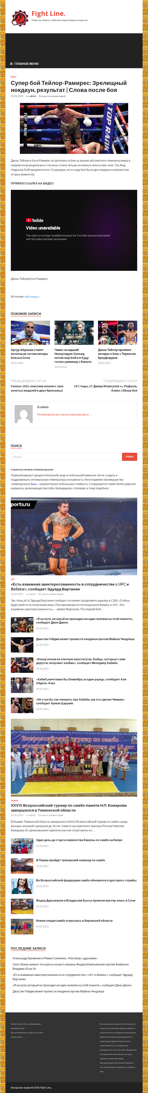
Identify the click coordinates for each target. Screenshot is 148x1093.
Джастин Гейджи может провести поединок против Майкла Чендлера (85, 639)
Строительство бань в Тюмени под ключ (32, 469)
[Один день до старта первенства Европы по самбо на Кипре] (22, 852)
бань (34, 483)
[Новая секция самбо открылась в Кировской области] (22, 933)
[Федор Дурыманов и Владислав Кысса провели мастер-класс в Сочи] (22, 913)
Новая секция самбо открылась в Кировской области (74, 920)
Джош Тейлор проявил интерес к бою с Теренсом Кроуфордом (117, 354)
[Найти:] (74, 457)
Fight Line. (49, 13)
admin (32, 96)
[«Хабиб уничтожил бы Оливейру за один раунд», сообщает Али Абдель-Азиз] (22, 692)
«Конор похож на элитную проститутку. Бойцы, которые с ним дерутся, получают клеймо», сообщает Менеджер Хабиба (80, 661)
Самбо (14, 801)
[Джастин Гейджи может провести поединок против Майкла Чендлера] (22, 651)
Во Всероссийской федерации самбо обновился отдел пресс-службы (86, 880)
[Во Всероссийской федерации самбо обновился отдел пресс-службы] (22, 893)
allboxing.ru (32, 296)
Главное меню (26, 63)
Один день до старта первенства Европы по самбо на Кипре (79, 840)
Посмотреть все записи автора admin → (64, 414)
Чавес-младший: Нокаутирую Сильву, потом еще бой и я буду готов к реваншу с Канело (73, 355)
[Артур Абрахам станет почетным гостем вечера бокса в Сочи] (30, 345)
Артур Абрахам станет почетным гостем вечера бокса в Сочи (29, 354)
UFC (13, 579)
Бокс (13, 77)
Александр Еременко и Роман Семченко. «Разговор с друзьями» (55, 958)
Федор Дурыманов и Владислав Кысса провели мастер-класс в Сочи (85, 900)
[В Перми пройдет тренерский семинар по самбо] (22, 872)
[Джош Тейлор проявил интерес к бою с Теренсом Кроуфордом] (117, 345)
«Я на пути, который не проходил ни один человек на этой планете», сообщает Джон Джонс (72, 985)
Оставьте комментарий (52, 96)
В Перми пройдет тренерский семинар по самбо (70, 860)
